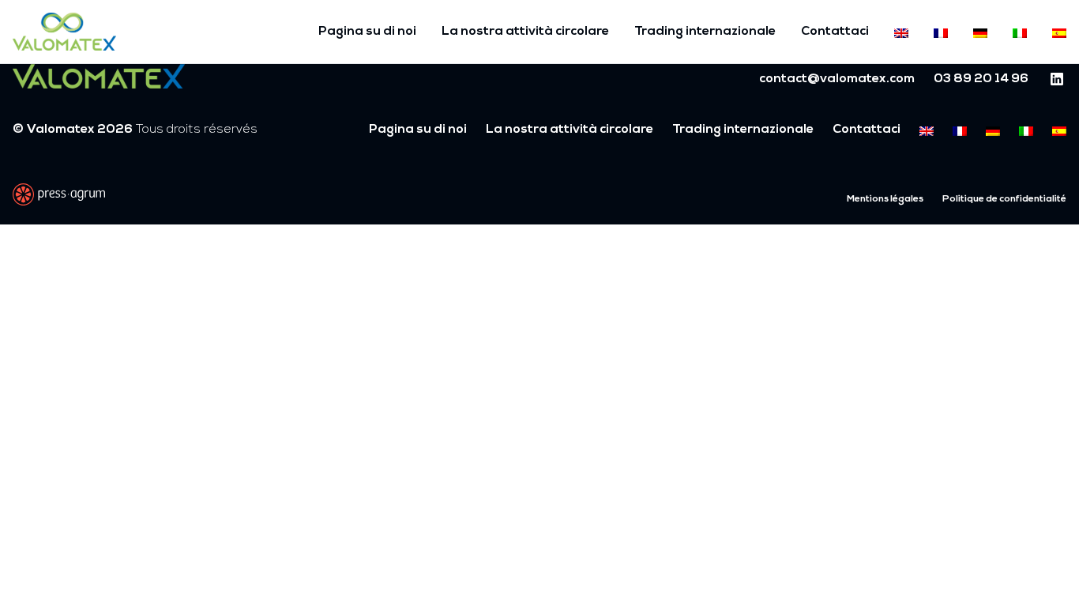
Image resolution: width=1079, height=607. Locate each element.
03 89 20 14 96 (981, 79)
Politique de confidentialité (1004, 199)
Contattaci (835, 31)
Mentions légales (885, 199)
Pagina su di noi (367, 31)
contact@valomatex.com (837, 79)
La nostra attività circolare (525, 31)
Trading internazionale (705, 31)
